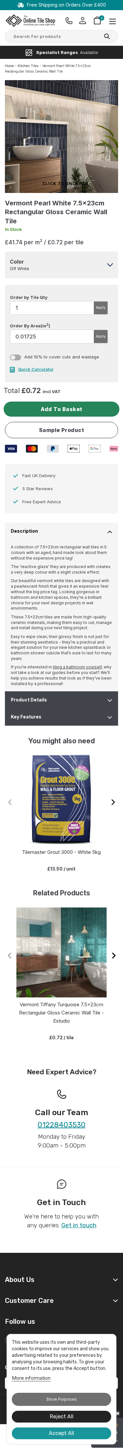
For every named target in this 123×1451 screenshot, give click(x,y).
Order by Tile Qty (29, 297)
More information (31, 1378)
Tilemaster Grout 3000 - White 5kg (61, 852)
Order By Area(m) (30, 325)
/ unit (61, 869)
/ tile (61, 1037)
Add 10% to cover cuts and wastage (61, 356)
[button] (113, 802)
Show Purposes (61, 1399)
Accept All (61, 1433)
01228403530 (62, 1125)
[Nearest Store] (69, 20)
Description (24, 531)
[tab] (61, 265)
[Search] (107, 37)
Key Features (26, 716)
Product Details (29, 699)
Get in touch (78, 1225)
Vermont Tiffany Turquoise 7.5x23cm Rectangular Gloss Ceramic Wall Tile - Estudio (61, 1012)
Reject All (61, 1416)
